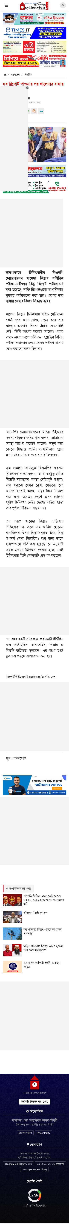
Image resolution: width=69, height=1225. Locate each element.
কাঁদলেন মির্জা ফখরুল (35, 913)
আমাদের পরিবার (25, 1133)
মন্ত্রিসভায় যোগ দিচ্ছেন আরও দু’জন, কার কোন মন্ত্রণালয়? (44, 948)
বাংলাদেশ (15, 74)
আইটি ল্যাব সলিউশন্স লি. (34, 1205)
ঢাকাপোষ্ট (20, 758)
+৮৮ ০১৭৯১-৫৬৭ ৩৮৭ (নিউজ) (34, 1169)
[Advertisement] (34, 394)
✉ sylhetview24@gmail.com (18, 1164)
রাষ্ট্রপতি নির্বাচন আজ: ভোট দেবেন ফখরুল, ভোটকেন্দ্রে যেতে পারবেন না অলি (44, 900)
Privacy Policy (43, 1133)
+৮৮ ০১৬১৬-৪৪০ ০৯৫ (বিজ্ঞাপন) (50, 1164)
